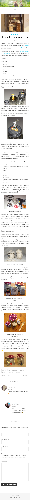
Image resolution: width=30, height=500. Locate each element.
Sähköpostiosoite (6, 439)
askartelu (4, 370)
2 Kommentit (25, 375)
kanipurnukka (14, 370)
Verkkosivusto (5, 446)
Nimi (3, 432)
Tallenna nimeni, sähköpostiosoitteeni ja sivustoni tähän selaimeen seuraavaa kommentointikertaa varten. (13, 457)
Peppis (10, 386)
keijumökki (22, 370)
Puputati (9, 375)
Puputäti (14, 403)
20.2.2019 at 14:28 (15, 404)
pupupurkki (11, 372)
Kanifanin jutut (15, 34)
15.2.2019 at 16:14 (11, 387)
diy (9, 370)
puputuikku (18, 372)
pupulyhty (4, 372)
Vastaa (10, 389)
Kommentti (4, 461)
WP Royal (18, 497)
